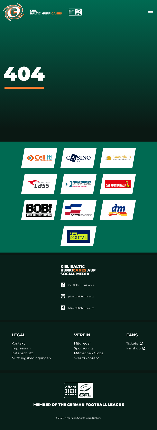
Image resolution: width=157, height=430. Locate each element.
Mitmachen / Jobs (88, 353)
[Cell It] (39, 158)
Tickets (132, 343)
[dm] (118, 210)
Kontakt (18, 343)
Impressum (21, 348)
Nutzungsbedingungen (31, 358)
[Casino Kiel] (79, 158)
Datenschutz (22, 353)
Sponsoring (83, 348)
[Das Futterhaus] (118, 184)
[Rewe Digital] (79, 236)
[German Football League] (78, 390)
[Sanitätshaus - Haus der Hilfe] (118, 158)
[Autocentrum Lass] (39, 184)
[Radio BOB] (39, 210)
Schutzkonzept (86, 358)
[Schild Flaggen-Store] (79, 210)
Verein (82, 334)
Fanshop (133, 348)
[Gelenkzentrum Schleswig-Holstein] (79, 184)
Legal (18, 334)
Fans (132, 334)
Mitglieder (82, 343)
